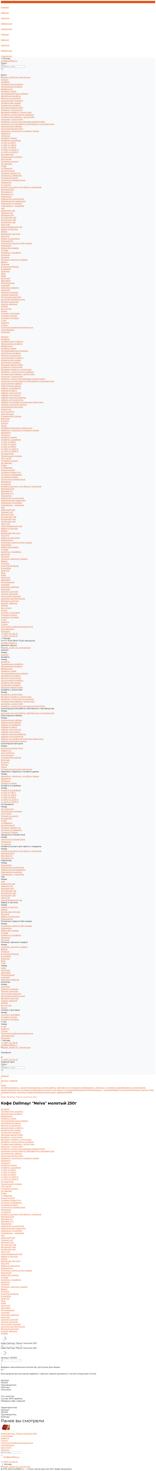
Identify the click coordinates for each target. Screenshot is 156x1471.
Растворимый (8, 283)
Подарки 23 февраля (11, 175)
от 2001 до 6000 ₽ (9, 152)
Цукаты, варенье (9, 304)
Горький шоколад (9, 292)
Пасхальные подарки (11, 157)
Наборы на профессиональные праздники (22, 402)
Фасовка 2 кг (7, 194)
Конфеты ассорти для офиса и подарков (21, 187)
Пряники (5, 271)
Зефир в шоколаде (10, 238)
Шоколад (5, 255)
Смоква (4, 250)
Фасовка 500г (8, 189)
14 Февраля (6, 168)
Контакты (5, 631)
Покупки (5, 1450)
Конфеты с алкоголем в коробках (17, 115)
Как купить (6, 608)
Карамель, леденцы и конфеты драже (20, 131)
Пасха (4, 425)
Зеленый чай (7, 215)
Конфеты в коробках (11, 140)
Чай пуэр (5, 224)
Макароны (6, 182)
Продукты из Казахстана (13, 180)
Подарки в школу (9, 161)
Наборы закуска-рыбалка (13, 397)
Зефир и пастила (9, 229)
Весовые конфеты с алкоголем (16, 112)
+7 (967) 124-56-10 (9, 1043)
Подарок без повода (11, 416)
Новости (5, 323)
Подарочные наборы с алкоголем (17, 117)
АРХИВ (4, 306)
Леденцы (5, 136)
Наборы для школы (10, 395)
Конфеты (5, 82)
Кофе (3, 276)
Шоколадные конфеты (12, 101)
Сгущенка (6, 185)
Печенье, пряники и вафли (14, 260)
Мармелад (6, 196)
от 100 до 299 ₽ (8, 143)
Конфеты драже (9, 138)
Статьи (4, 325)
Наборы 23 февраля (11, 388)
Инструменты (7, 411)
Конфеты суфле (8, 91)
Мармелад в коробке (11, 203)
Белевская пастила (10, 234)
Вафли (4, 262)
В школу (5, 421)
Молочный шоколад (11, 297)
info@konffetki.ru (9, 61)
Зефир (4, 231)
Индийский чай (8, 217)
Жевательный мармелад (13, 201)
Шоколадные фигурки (12, 129)
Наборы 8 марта (9, 390)
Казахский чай (8, 210)
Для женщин (7, 414)
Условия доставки (10, 318)
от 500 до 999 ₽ (8, 147)
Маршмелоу (7, 241)
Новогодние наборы (11, 386)
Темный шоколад (9, 295)
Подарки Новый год (11, 173)
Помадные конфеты (11, 105)
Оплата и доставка (10, 612)
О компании (7, 1436)
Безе (3, 274)
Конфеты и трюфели (11, 253)
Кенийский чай (8, 220)
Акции (4, 610)
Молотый (5, 278)
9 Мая (4, 166)
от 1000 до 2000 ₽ (9, 150)
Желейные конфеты (11, 96)
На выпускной (8, 171)
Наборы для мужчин (11, 393)
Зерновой (6, 281)
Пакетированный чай (11, 227)
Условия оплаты (9, 316)
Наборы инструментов (12, 400)
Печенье (5, 257)
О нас (3, 620)
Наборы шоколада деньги (14, 404)
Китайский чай (8, 222)
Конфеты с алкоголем (11, 110)
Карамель (6, 133)
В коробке (6, 269)
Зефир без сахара (9, 248)
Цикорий (5, 285)
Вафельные (6, 89)
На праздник (7, 154)
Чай (3, 208)
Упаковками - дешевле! (12, 206)
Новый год (6, 409)
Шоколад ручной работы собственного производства (27, 124)
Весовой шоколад (10, 302)
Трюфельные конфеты (12, 84)
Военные (5, 418)
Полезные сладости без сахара (16, 243)
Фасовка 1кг (7, 192)
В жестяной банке (10, 267)
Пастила (5, 236)
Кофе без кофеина (10, 288)
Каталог (5, 337)
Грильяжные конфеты (11, 87)
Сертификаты (7, 330)
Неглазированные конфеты (14, 94)
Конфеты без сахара (11, 103)
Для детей (6, 159)
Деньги (4, 423)
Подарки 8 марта (9, 178)
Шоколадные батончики (13, 299)
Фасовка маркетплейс (12, 108)
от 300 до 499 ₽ (8, 145)
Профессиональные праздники (16, 428)
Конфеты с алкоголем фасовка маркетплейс (23, 122)
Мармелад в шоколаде (12, 199)
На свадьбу (6, 164)
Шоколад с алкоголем (12, 119)
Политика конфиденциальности (17, 327)
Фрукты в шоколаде (11, 98)
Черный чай (7, 213)
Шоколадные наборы (11, 126)
